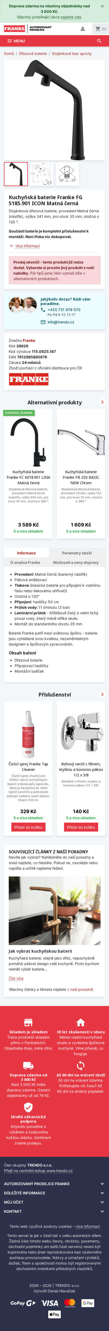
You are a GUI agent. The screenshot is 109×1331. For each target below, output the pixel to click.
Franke (29, 340)
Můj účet (13, 1202)
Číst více (16, 978)
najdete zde (71, 17)
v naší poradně (80, 989)
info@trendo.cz (61, 322)
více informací (88, 1226)
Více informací (27, 246)
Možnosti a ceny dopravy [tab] (76, 562)
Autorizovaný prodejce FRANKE (37, 1184)
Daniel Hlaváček (61, 1291)
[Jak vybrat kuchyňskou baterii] (55, 910)
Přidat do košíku (28, 827)
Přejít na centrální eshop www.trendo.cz (38, 1170)
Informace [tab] (26, 553)
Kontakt (13, 1211)
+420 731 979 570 (64, 309)
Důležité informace (24, 1193)
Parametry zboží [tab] (77, 553)
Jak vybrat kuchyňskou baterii (40, 951)
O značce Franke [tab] (25, 562)
